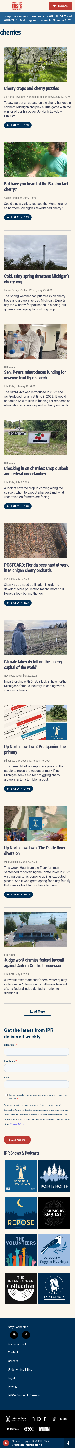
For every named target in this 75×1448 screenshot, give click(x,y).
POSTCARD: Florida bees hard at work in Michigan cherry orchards (36, 567)
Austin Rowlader (13, 197)
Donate (62, 6)
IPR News (9, 367)
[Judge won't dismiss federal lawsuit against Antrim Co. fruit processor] (35, 929)
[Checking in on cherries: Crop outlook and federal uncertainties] (35, 437)
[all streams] (69, 1443)
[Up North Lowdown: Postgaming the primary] (35, 722)
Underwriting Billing (20, 1369)
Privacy (12, 1386)
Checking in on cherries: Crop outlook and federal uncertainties (36, 471)
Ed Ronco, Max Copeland (17, 760)
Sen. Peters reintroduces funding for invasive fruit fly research (35, 375)
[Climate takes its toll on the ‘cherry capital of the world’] (35, 637)
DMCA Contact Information (25, 1395)
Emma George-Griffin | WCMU (20, 290)
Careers (13, 1361)
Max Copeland (12, 861)
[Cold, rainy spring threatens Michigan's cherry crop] (35, 252)
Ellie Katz (9, 386)
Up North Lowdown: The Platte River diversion (34, 850)
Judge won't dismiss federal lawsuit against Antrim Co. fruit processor (34, 962)
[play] (6, 1443)
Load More (37, 1011)
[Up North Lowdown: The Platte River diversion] (35, 823)
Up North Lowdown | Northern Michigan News (29, 96)
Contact (13, 1352)
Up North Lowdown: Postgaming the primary (35, 749)
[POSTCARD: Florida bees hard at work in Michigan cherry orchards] (35, 540)
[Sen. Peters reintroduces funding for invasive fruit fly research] (35, 341)
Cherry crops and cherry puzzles (31, 88)
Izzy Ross (9, 578)
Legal (11, 1378)
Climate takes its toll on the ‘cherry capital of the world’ (33, 664)
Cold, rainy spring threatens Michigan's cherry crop (36, 279)
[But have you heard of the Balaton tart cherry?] (35, 160)
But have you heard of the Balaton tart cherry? (36, 186)
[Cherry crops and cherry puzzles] (35, 64)
